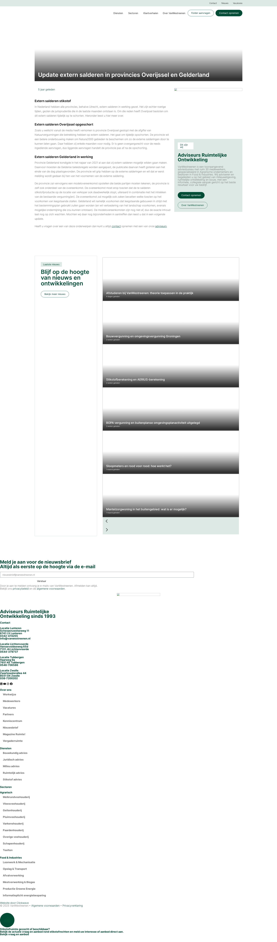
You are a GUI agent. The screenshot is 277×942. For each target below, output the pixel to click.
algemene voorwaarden (51, 588)
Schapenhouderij (13, 843)
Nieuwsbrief (10, 727)
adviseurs (161, 226)
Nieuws (224, 3)
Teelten (8, 850)
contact (116, 226)
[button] (171, 521)
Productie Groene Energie (19, 888)
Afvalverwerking (13, 875)
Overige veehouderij (16, 836)
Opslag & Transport (15, 868)
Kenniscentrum (12, 720)
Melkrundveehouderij (16, 797)
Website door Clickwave (14, 902)
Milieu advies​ (11, 766)
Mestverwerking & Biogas (19, 882)
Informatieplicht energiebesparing (24, 895)
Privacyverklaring (72, 905)
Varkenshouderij (13, 823)
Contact (213, 3)
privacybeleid (21, 588)
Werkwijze (9, 694)
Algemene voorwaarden (45, 905)
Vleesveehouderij (14, 803)
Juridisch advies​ (13, 759)
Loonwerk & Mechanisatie (19, 862)
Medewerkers (11, 701)
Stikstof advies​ (12, 779)
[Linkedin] (1, 684)
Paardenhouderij (13, 830)
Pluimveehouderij (14, 816)
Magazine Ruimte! (14, 734)
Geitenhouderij (12, 810)
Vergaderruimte (13, 740)
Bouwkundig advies (15, 752)
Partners (8, 714)
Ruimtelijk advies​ (13, 772)
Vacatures (237, 3)
